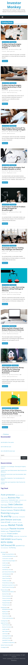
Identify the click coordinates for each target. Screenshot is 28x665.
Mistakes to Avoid (12, 172)
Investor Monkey (14, 4)
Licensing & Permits (6, 636)
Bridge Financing (4, 498)
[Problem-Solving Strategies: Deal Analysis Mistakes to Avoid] (14, 149)
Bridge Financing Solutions (8, 554)
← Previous (5, 434)
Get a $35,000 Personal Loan (8, 451)
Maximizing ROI (5, 529)
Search (2, 455)
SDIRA (10, 542)
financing (5, 513)
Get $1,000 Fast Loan (6, 446)
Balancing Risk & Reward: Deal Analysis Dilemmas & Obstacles (13, 329)
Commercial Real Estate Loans (9, 556)
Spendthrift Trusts (6, 640)
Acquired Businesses (13, 376)
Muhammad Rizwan (15, 49)
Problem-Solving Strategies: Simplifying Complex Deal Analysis (11, 46)
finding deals (14, 513)
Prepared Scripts (14, 531)
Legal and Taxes (4, 623)
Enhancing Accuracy (13, 92)
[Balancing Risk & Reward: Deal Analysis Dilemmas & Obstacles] (14, 310)
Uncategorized (4, 647)
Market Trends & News (6, 645)
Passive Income (17, 528)
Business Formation (6, 627)
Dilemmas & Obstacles (13, 333)
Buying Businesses (6, 365)
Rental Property (16, 539)
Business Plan (14, 497)
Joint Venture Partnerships (8, 571)
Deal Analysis (5, 42)
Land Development (6, 574)
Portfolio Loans (5, 531)
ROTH (3, 542)
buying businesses (4, 500)
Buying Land (5, 611)
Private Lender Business (7, 618)
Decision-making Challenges (15, 294)
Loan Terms (20, 522)
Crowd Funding (5, 565)
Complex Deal (12, 51)
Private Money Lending (7, 582)
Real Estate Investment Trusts (9, 585)
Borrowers (3, 552)
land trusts (17, 519)
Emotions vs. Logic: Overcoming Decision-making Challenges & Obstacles (13, 289)
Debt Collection (15, 504)
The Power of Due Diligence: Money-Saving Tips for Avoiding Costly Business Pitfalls (13, 412)
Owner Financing (6, 578)
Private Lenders (12, 533)
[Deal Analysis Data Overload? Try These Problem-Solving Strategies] (14, 110)
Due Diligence (12, 417)
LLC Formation (14, 522)
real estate (6, 539)
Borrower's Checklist (20, 495)
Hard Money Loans (6, 569)
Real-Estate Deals (23, 536)
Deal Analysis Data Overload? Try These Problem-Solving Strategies (13, 129)
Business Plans (5, 594)
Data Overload (12, 133)
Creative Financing (4, 501)
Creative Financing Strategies (8, 560)
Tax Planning (12, 547)
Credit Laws (17, 502)
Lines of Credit (5, 522)
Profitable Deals (16, 536)
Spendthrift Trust (20, 545)
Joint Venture (6, 519)
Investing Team (22, 516)
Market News (4, 525)
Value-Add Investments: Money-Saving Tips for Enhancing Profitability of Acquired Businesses (13, 370)
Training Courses (6, 605)
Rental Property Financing (8, 587)
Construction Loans (22, 500)
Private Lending (7, 536)
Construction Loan (13, 500)
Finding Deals (13, 42)
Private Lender (4, 533)
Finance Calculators (18, 507)
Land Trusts (5, 633)
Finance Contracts (7, 510)
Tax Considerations (4, 547)
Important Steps (15, 516)
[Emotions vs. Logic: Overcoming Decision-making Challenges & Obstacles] (14, 269)
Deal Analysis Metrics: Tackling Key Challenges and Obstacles (13, 248)
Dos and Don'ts (6, 507)
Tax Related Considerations (8, 642)
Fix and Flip (4, 567)
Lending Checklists (6, 600)
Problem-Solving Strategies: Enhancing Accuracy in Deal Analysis (11, 87)
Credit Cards (11, 501)
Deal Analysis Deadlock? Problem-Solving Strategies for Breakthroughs (14, 208)
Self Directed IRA (8, 545)
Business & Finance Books (8, 591)
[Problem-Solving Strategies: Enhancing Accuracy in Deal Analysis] (14, 67)
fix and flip (6, 516)
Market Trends (15, 525)
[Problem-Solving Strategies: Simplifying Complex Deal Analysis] (14, 26)
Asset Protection (6, 625)
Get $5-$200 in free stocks (7, 442)
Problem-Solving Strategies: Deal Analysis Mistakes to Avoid (13, 168)
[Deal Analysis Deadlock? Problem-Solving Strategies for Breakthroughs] (14, 188)
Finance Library (19, 510)
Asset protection (8, 494)
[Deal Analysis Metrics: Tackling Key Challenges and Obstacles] (14, 230)
